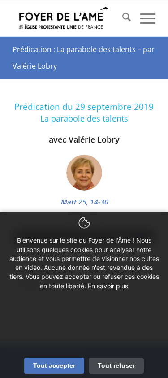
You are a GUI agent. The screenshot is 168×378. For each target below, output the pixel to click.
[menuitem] (122, 18)
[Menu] (143, 18)
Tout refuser (116, 365)
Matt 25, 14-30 (84, 201)
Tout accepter (54, 365)
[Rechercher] (122, 18)
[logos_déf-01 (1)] (70, 18)
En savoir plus (108, 286)
